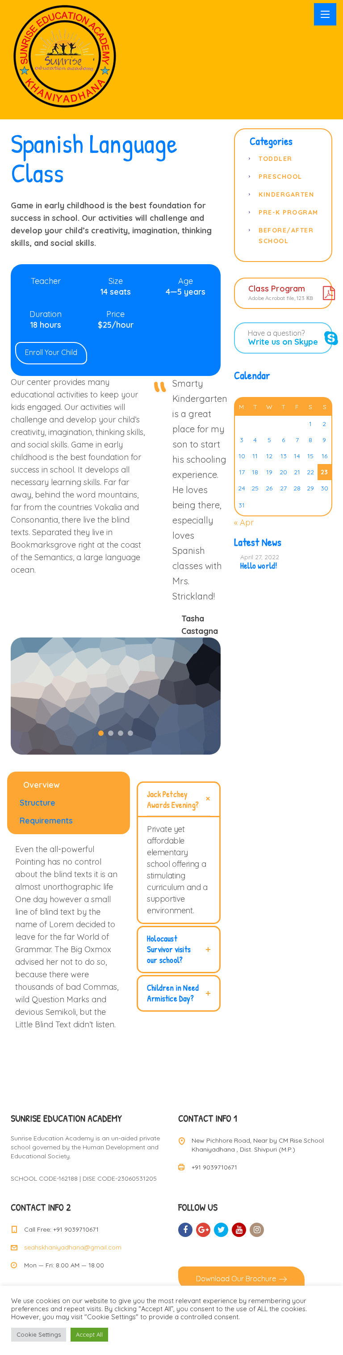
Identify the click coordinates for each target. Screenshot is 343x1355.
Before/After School (286, 235)
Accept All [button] (89, 1334)
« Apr (244, 522)
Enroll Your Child (51, 352)
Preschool (280, 177)
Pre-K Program (288, 212)
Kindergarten (286, 194)
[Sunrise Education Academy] (65, 56)
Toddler (276, 159)
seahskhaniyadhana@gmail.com (72, 1247)
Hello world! (258, 565)
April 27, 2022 (259, 557)
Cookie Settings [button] (39, 1334)
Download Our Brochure (236, 1278)
